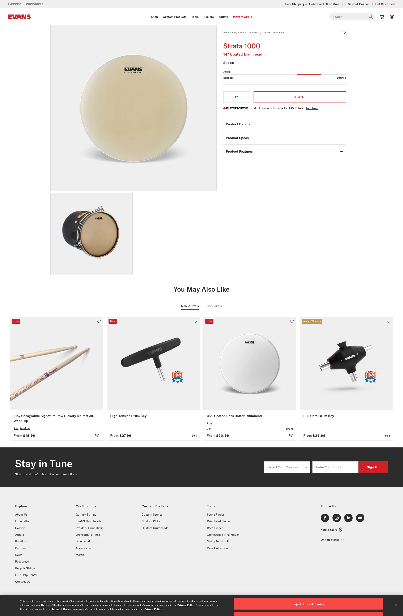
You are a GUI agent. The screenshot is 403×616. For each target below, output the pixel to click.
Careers (20, 528)
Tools (195, 17)
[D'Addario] (14, 4)
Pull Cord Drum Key (318, 416)
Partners (20, 548)
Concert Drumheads (273, 32)
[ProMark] (34, 4)
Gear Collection (217, 548)
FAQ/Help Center (26, 575)
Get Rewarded (385, 4)
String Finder (215, 514)
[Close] (396, 605)
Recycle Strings (25, 568)
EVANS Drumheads (249, 32)
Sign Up (373, 467)
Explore (209, 17)
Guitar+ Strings (86, 514)
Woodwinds (83, 541)
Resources (22, 561)
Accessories (84, 548)
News (18, 555)
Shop (154, 17)
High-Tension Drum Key (128, 416)
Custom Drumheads (155, 528)
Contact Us (22, 582)
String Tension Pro (219, 541)
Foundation (22, 521)
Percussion (229, 32)
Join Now (312, 108)
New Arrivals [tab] (190, 306)
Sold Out (300, 97)
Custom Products (174, 17)
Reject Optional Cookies (308, 604)
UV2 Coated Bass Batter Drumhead (234, 416)
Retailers (21, 541)
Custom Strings (152, 514)
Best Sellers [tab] (213, 306)
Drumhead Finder (218, 521)
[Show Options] (306, 467)
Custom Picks (151, 521)
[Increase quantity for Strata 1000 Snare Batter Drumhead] (244, 97)
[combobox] (286, 467)
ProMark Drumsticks (89, 528)
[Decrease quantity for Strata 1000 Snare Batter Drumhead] (228, 97)
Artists (223, 17)
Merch (80, 555)
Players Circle (242, 17)
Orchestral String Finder (223, 535)
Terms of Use (60, 608)
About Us (21, 514)
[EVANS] (19, 16)
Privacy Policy (186, 604)
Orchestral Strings (88, 535)
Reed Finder (215, 528)
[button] (344, 32)
